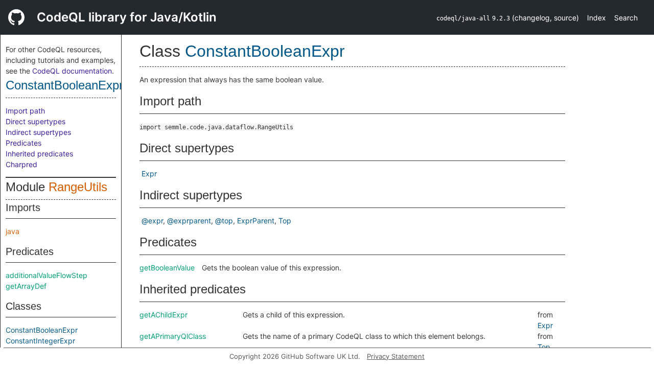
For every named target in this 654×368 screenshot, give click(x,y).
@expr (152, 220)
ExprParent (255, 220)
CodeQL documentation (72, 70)
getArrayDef (26, 286)
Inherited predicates (39, 153)
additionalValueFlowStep (46, 275)
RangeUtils (78, 187)
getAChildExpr (163, 314)
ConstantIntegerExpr (40, 340)
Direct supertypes (35, 121)
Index (596, 17)
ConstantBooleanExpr (64, 85)
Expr (149, 173)
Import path (25, 110)
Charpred (21, 164)
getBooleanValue (167, 267)
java (12, 231)
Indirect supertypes (38, 132)
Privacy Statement (396, 356)
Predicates (23, 143)
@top (224, 220)
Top (284, 220)
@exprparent (189, 220)
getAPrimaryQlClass (172, 336)
